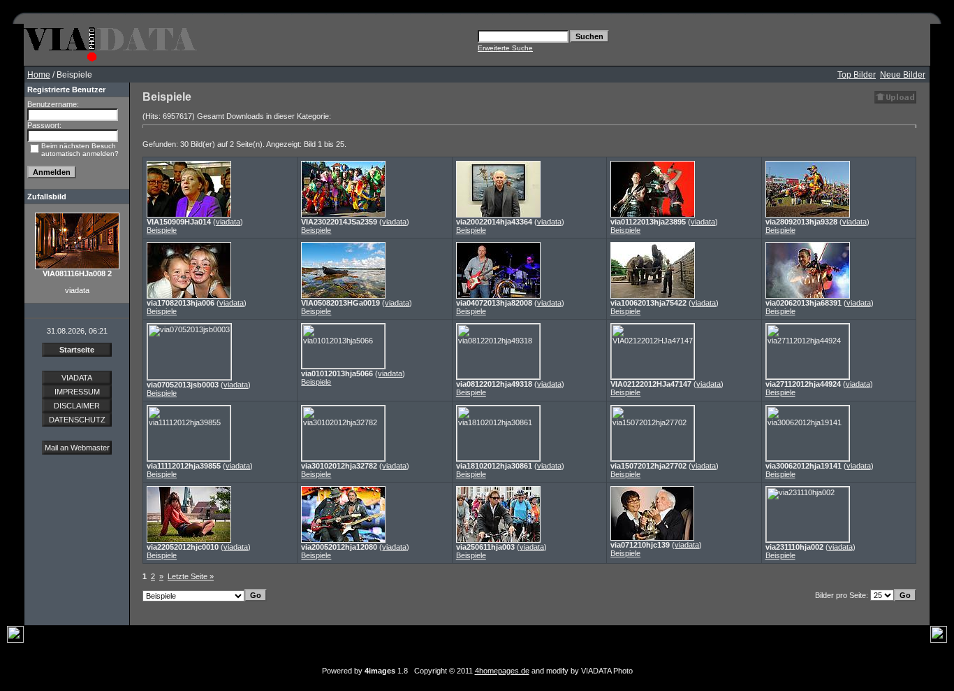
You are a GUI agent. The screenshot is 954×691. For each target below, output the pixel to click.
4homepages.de (502, 671)
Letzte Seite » (191, 576)
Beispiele (162, 230)
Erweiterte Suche (505, 48)
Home (38, 75)
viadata (228, 222)
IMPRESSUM (77, 391)
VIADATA (76, 377)
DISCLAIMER (77, 405)
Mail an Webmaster (77, 447)
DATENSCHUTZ (77, 419)
